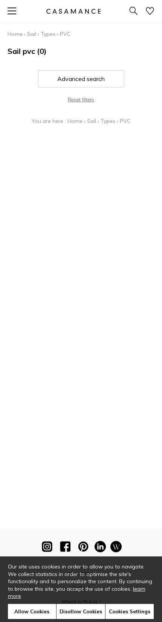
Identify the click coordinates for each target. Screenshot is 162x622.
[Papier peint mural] (116, 548)
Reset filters (81, 100)
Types (48, 34)
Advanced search (81, 79)
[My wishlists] (149, 11)
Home (15, 34)
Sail (31, 34)
